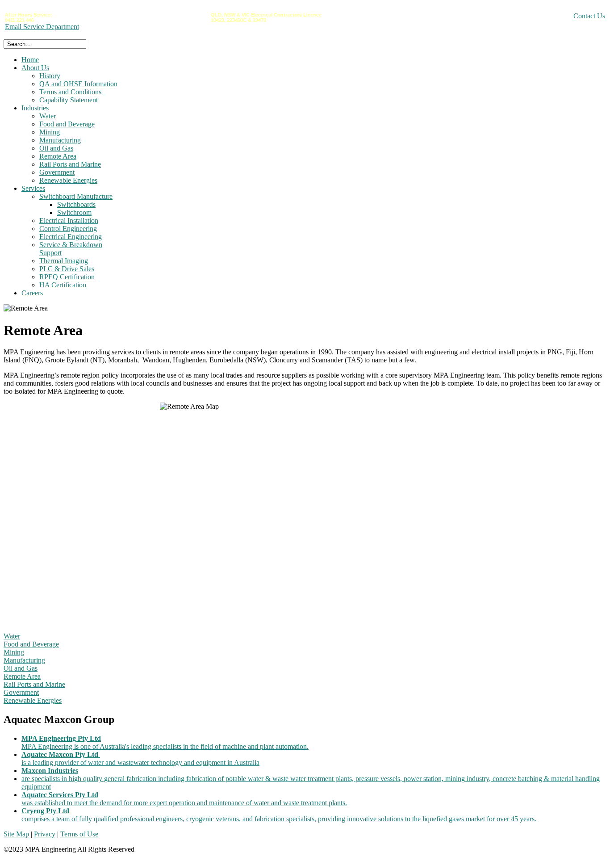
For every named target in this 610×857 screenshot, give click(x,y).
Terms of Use (79, 834)
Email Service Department (42, 26)
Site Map (16, 834)
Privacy (44, 834)
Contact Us (589, 16)
